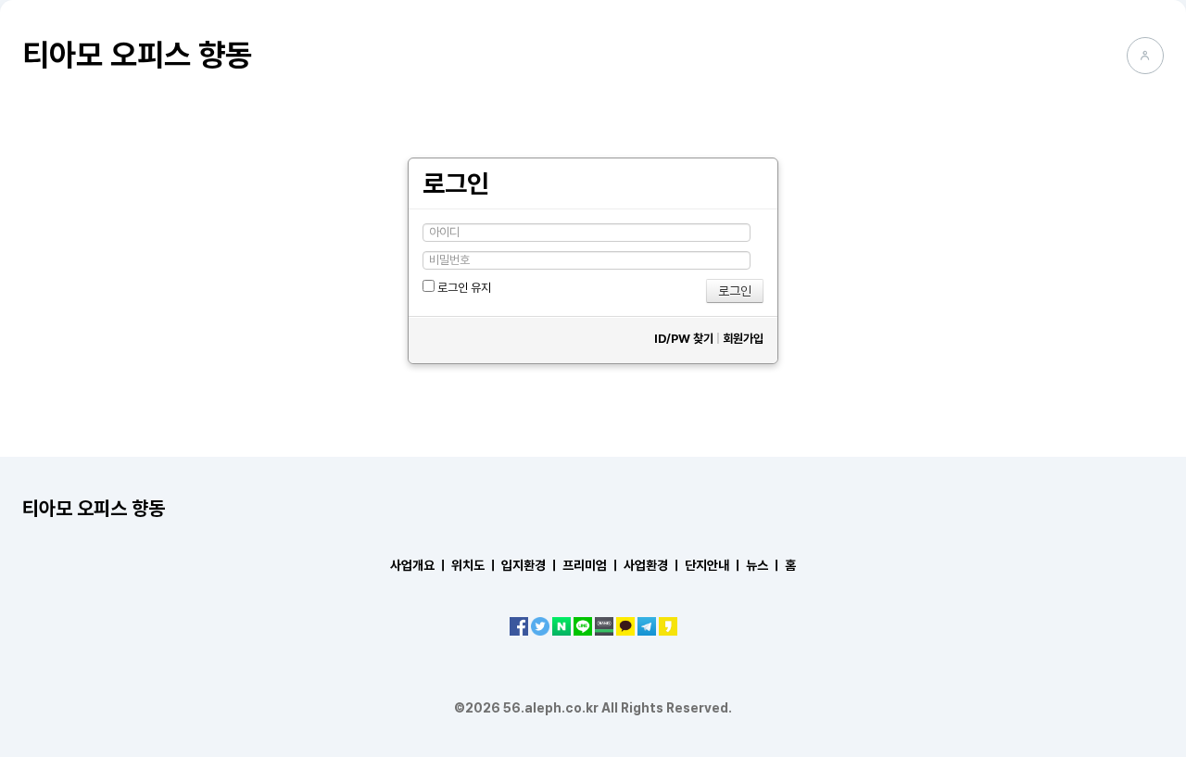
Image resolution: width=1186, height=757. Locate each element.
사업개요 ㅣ (419, 565)
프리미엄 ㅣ (591, 565)
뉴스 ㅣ (764, 565)
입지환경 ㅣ (530, 565)
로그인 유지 (463, 288)
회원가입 (743, 339)
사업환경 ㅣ (653, 565)
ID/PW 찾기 (683, 339)
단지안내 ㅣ (714, 565)
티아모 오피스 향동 (137, 54)
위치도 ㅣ (474, 565)
